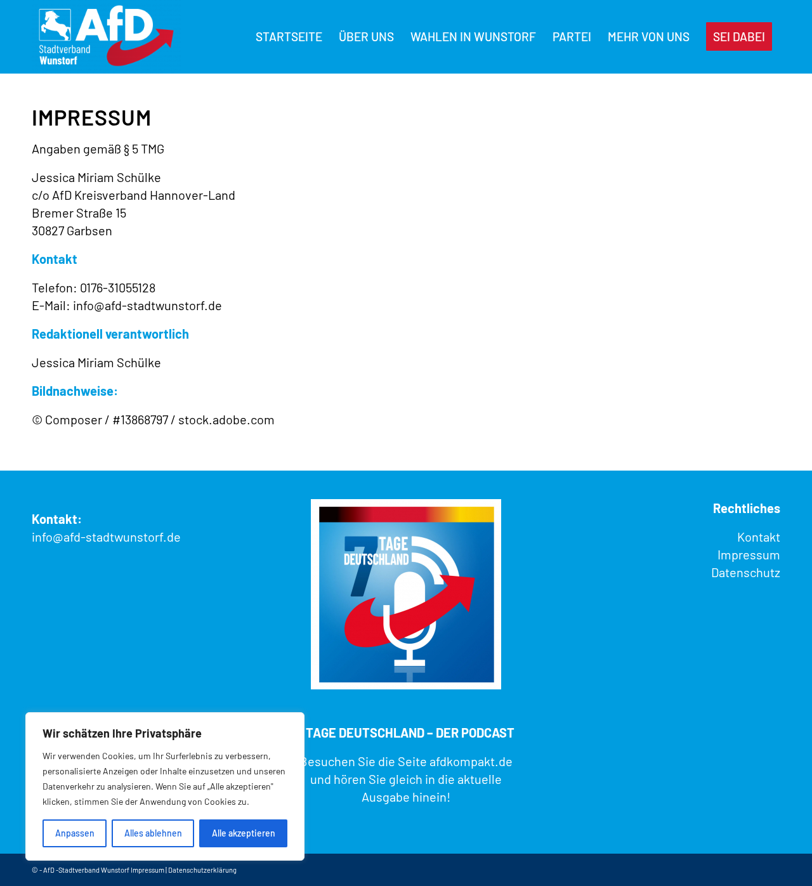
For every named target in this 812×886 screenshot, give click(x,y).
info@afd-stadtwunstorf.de (106, 536)
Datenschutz (745, 572)
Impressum (748, 554)
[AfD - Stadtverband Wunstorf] (106, 37)
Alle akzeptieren (243, 833)
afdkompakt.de (471, 761)
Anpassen (75, 833)
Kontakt (758, 536)
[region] (164, 786)
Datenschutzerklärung (202, 870)
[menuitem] (289, 37)
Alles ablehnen (153, 833)
